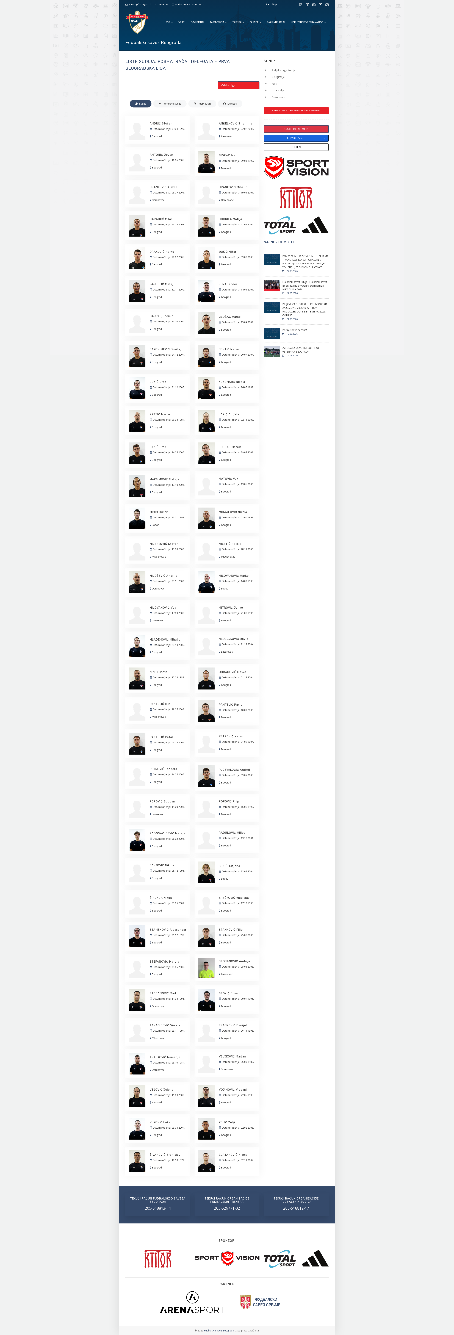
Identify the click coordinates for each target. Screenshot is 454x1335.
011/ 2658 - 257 (161, 4)
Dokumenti (197, 22)
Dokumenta (278, 97)
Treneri (237, 22)
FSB (168, 22)
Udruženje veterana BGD (307, 22)
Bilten (296, 147)
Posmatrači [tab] (204, 103)
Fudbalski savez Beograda (219, 1330)
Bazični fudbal (276, 22)
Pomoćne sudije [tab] (171, 103)
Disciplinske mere (296, 129)
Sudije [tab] (142, 103)
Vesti (181, 22)
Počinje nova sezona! (294, 330)
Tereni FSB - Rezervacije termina (296, 110)
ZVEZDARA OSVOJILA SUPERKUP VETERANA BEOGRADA (301, 349)
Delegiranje (278, 77)
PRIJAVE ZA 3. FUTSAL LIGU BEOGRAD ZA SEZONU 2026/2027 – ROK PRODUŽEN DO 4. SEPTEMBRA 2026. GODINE (304, 309)
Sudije (254, 22)
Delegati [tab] (232, 103)
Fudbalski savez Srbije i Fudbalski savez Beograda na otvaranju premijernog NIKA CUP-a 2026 (304, 285)
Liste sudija (277, 90)
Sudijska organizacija (283, 70)
